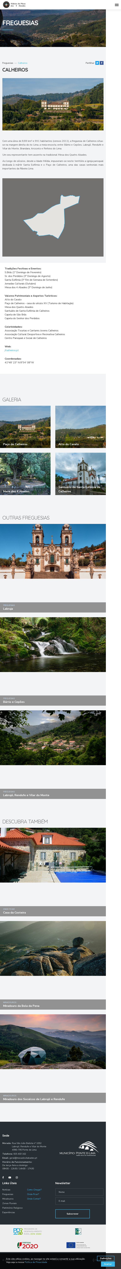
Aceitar (108, 1264)
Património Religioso (12, 1207)
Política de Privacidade (36, 1262)
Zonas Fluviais (9, 1203)
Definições (105, 1258)
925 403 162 (19, 1153)
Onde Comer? (34, 1198)
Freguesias (7, 63)
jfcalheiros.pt (12, 350)
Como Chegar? (34, 1189)
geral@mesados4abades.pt (23, 1157)
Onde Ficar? (33, 1194)
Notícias (6, 1189)
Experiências (8, 1212)
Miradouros (8, 1198)
